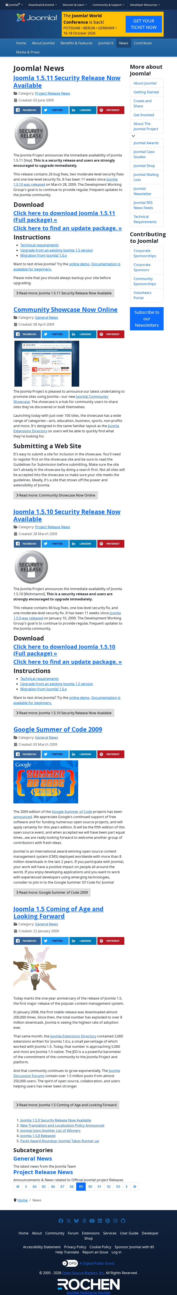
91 (99, 1186)
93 (118, 1186)
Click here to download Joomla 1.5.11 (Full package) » (64, 216)
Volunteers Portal (143, 295)
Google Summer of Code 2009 (57, 729)
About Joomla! (43, 43)
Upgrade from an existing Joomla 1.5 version (56, 250)
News (123, 43)
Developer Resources (144, 5)
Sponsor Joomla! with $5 (134, 1247)
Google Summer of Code (72, 811)
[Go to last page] (134, 1187)
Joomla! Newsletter (143, 191)
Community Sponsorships (145, 281)
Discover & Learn (74, 5)
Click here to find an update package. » (67, 228)
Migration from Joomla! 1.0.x (43, 255)
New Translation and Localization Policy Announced (62, 1125)
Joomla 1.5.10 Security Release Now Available (66, 515)
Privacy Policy (75, 1247)
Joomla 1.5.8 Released (37, 1135)
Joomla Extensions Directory (73, 1036)
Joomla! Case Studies (144, 154)
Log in (117, 1252)
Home (21, 43)
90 (90, 1186)
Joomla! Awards (146, 143)
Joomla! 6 (105, 43)
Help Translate (67, 1252)
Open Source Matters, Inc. (83, 1272)
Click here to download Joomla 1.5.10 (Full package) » (64, 650)
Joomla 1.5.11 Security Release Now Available (66, 81)
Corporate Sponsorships (145, 253)
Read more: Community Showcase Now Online (56, 495)
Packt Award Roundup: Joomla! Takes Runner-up (59, 1141)
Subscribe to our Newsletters (146, 318)
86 (53, 1186)
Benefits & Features (77, 43)
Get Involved (144, 114)
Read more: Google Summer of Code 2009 (53, 892)
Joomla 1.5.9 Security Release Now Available (55, 1120)
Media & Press (28, 52)
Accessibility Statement (42, 1247)
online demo (79, 264)
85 (44, 1186)
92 (109, 1186)
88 (72, 1186)
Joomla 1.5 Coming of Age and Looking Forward (58, 912)
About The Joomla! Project (146, 126)
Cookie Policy (100, 1247)
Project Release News (52, 93)
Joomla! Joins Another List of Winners (50, 1130)
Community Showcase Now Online (65, 309)
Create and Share (143, 103)
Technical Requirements (145, 219)
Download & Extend (41, 5)
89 (81, 1186)
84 (34, 1186)
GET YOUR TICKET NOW (144, 24)
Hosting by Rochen (89, 1292)
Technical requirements (39, 245)
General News (46, 317)
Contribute (143, 43)
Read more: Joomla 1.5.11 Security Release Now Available (65, 293)
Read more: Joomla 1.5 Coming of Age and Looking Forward (67, 1105)
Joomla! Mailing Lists (146, 177)
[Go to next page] (126, 1187)
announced (22, 816)
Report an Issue (95, 1252)
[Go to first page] (17, 1187)
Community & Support (107, 5)
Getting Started (146, 92)
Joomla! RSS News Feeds (143, 205)
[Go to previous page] (26, 1187)
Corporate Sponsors (142, 267)
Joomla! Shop (144, 165)
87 (62, 1186)
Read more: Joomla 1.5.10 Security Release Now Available (65, 713)
